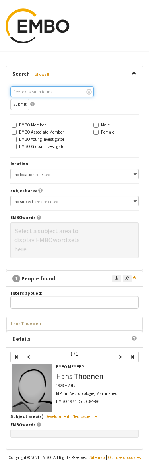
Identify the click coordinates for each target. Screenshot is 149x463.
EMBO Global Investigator (42, 146)
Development (57, 416)
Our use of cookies (124, 457)
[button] (32, 104)
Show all (42, 74)
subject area (23, 190)
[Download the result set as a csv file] (116, 278)
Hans (26, 323)
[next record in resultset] (120, 357)
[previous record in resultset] (29, 357)
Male (105, 125)
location (19, 164)
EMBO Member (32, 125)
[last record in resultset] (132, 357)
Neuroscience (84, 416)
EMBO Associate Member (41, 132)
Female (107, 132)
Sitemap (97, 457)
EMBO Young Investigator (41, 139)
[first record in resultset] (16, 357)
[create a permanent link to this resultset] (127, 278)
